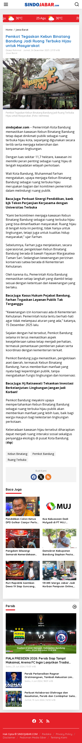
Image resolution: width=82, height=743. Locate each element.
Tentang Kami (59, 737)
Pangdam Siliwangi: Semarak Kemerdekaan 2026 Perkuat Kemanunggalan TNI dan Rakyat (21, 552)
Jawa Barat (11, 53)
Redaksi (46, 734)
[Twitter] (41, 477)
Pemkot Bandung (43, 454)
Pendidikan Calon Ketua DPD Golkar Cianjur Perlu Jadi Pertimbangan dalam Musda (22, 520)
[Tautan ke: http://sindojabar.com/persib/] (74, 606)
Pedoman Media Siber (33, 737)
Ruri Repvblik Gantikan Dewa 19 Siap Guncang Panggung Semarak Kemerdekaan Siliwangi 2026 (20, 584)
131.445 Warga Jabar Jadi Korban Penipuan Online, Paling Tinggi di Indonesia (59, 584)
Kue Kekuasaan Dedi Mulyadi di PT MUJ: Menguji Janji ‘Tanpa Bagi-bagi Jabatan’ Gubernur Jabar (59, 520)
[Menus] (6, 4)
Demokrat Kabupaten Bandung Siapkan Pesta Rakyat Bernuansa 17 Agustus (58, 552)
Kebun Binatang (17, 454)
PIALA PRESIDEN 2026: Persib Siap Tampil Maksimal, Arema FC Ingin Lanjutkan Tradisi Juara (37, 660)
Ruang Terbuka (17, 460)
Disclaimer (9, 737)
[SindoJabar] (42, 4)
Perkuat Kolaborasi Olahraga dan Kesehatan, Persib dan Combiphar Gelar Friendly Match (50, 694)
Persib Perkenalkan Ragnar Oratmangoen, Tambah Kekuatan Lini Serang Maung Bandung (48, 675)
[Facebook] (34, 477)
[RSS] (48, 477)
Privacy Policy (64, 734)
